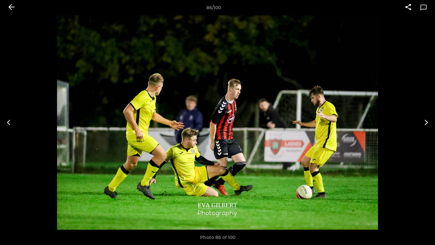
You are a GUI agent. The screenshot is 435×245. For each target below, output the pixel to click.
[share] (408, 7)
